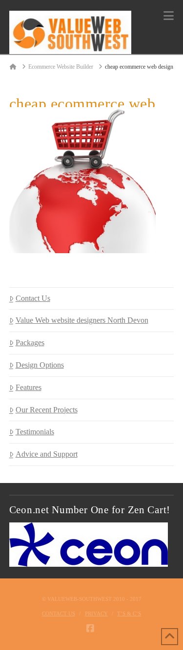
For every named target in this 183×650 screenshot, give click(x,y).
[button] (168, 16)
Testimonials (35, 431)
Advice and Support (47, 454)
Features (28, 387)
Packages (30, 342)
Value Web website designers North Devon (82, 320)
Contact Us (33, 298)
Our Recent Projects (47, 410)
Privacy (96, 613)
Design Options (40, 365)
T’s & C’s (129, 613)
